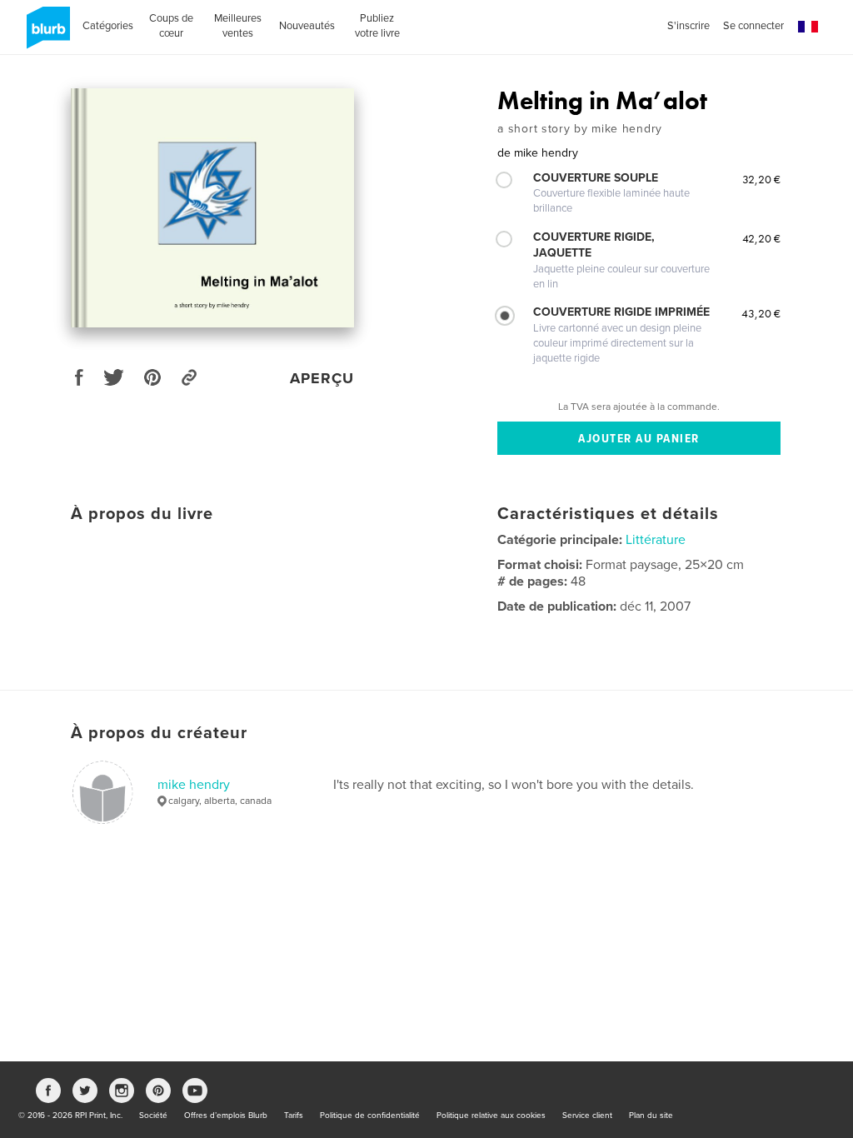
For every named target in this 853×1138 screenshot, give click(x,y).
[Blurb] (45, 34)
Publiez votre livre (377, 26)
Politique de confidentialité (370, 1116)
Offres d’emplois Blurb (225, 1116)
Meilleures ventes (238, 26)
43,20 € (761, 313)
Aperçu (322, 378)
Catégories (107, 25)
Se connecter (753, 25)
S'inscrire (688, 25)
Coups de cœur (171, 26)
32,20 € (761, 179)
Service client (587, 1116)
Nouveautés (307, 25)
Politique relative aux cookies (491, 1116)
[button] (808, 27)
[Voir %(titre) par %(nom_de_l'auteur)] (212, 207)
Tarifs (293, 1116)
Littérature (656, 540)
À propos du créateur (159, 733)
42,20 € (761, 238)
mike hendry (193, 784)
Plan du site (651, 1116)
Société (153, 1116)
